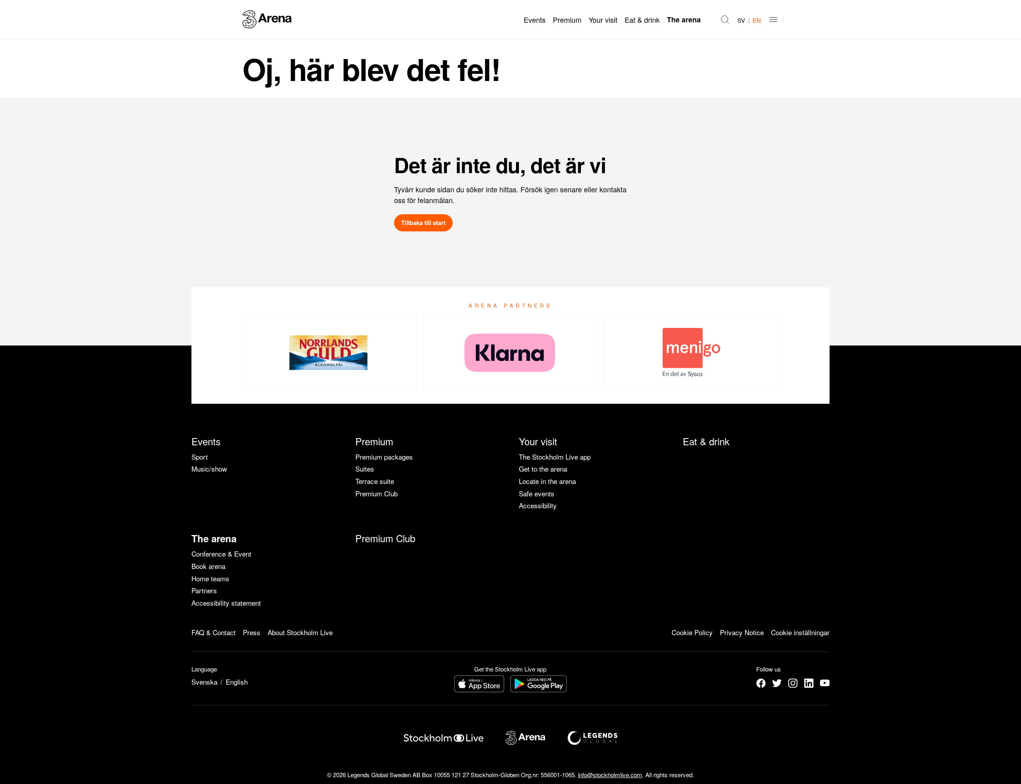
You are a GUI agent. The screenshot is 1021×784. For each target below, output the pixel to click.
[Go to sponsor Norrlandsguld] (329, 352)
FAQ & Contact (213, 632)
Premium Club (376, 493)
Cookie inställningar (800, 632)
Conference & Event (221, 554)
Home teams (210, 578)
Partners (204, 590)
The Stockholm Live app (555, 457)
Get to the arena (543, 469)
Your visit (603, 19)
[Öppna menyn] (773, 19)
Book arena (208, 566)
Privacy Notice (742, 632)
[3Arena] (267, 19)
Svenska (204, 682)
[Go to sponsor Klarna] (510, 352)
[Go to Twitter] (777, 683)
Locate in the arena (547, 481)
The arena (684, 19)
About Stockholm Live (300, 632)
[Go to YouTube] (825, 683)
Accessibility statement (226, 603)
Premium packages (384, 457)
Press (251, 632)
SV (741, 20)
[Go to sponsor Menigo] (691, 352)
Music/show (209, 469)
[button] (725, 19)
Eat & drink (642, 19)
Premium (567, 19)
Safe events (536, 493)
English (237, 682)
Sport (199, 457)
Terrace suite (374, 481)
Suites (364, 469)
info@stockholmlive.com (610, 774)
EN (757, 20)
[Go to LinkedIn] (809, 683)
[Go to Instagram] (793, 683)
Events (535, 19)
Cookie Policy (692, 632)
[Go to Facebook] (761, 683)
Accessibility (538, 505)
